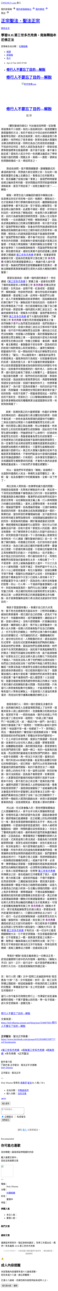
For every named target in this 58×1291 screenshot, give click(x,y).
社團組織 (23, 46)
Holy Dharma (7, 1067)
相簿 (8, 52)
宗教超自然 (23, 1090)
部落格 (9, 55)
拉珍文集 (22, 1093)
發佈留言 (5, 1120)
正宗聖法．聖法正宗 (20, 20)
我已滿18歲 (6, 1286)
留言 (29, 1083)
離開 (15, 1286)
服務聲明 (29, 1254)
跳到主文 (5, 28)
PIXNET (13, 1251)
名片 (8, 58)
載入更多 (5, 1104)
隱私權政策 (48, 1251)
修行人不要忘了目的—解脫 (25, 69)
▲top (3, 1098)
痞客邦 (23, 1083)
